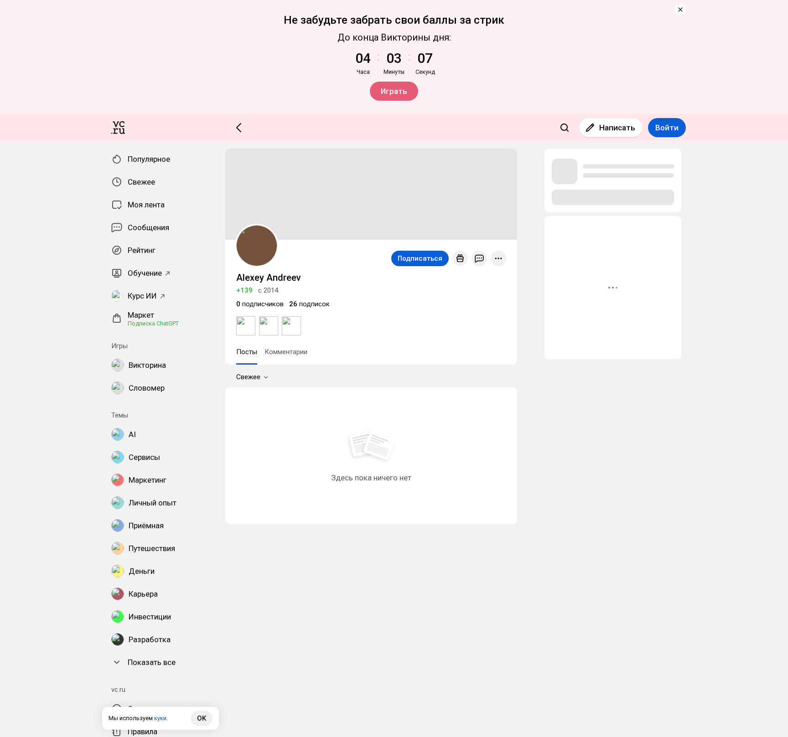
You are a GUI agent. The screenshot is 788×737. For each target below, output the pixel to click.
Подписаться (420, 258)
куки (160, 718)
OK (201, 718)
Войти (667, 127)
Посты (246, 352)
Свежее (248, 377)
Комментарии (285, 352)
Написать (617, 127)
